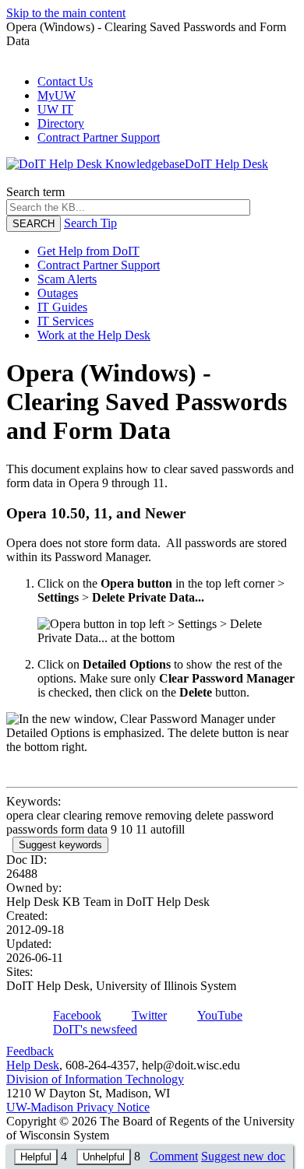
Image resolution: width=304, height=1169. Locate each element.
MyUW (56, 95)
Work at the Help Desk (93, 335)
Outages (57, 293)
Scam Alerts (67, 279)
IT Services (65, 321)
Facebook (77, 1015)
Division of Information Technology (95, 1079)
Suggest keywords (60, 845)
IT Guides (62, 307)
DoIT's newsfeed (95, 1029)
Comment (174, 1156)
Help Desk (32, 1065)
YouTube (219, 1015)
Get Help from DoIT (88, 251)
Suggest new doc (243, 1156)
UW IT (55, 109)
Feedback (30, 1051)
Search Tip (90, 223)
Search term (35, 191)
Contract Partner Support (98, 137)
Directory (60, 123)
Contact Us (65, 81)
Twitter (149, 1015)
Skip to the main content (65, 12)
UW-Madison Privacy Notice (78, 1107)
